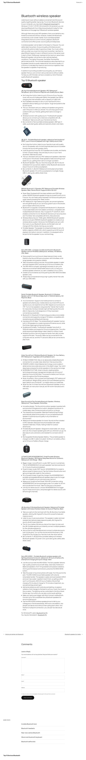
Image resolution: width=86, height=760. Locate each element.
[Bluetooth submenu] (82, 2)
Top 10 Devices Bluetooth (11, 2)
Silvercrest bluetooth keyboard (31, 737)
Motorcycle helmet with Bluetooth (14, 634)
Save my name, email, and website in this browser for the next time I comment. (39, 694)
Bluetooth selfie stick (28, 741)
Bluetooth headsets (28, 728)
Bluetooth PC (42, 615)
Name (22, 674)
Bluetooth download (51, 24)
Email (22, 681)
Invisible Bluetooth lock (29, 724)
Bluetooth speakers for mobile (73, 634)
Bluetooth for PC (42, 613)
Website (23, 687)
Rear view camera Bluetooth (30, 733)
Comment (23, 657)
